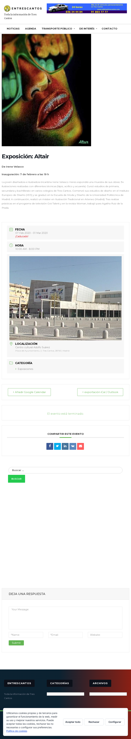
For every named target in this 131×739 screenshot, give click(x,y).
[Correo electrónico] (80, 446)
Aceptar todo (73, 721)
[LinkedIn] (65, 446)
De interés (86, 28)
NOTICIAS (13, 28)
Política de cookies (16, 730)
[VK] (72, 446)
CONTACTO (109, 28)
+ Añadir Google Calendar (29, 392)
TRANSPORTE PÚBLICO (57, 28)
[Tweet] (57, 446)
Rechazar (94, 721)
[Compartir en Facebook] (49, 446)
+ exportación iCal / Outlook (100, 392)
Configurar (114, 721)
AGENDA (30, 28)
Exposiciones (25, 369)
